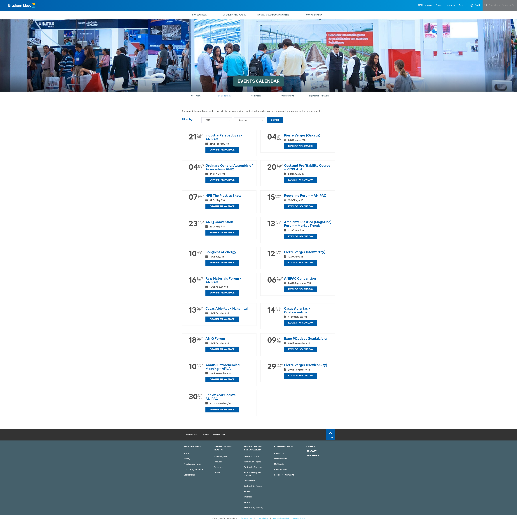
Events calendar (280, 459)
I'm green (248, 497)
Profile (186, 453)
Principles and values (192, 464)
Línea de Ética (219, 435)
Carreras (205, 435)
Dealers (217, 473)
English (477, 5)
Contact (439, 5)
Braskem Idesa (199, 15)
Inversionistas (191, 435)
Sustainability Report (253, 486)
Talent (461, 5)
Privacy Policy (262, 518)
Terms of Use (246, 518)
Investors (451, 5)
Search (275, 120)
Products (218, 462)
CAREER (310, 447)
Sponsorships (189, 475)
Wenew (247, 502)
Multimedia (279, 464)
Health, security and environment (252, 474)
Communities (249, 481)
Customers (218, 467)
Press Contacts (280, 470)
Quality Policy (299, 518)
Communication (314, 15)
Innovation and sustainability (273, 15)
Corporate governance (193, 470)
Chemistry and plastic (234, 15)
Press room (279, 453)
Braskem (21, 5)
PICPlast (247, 491)
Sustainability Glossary (253, 508)
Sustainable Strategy (253, 467)
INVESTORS (312, 455)
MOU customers (425, 5)
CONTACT (311, 451)
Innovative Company (252, 462)
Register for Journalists (284, 475)
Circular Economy (251, 456)
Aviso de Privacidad (281, 518)
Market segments (221, 456)
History (187, 459)
